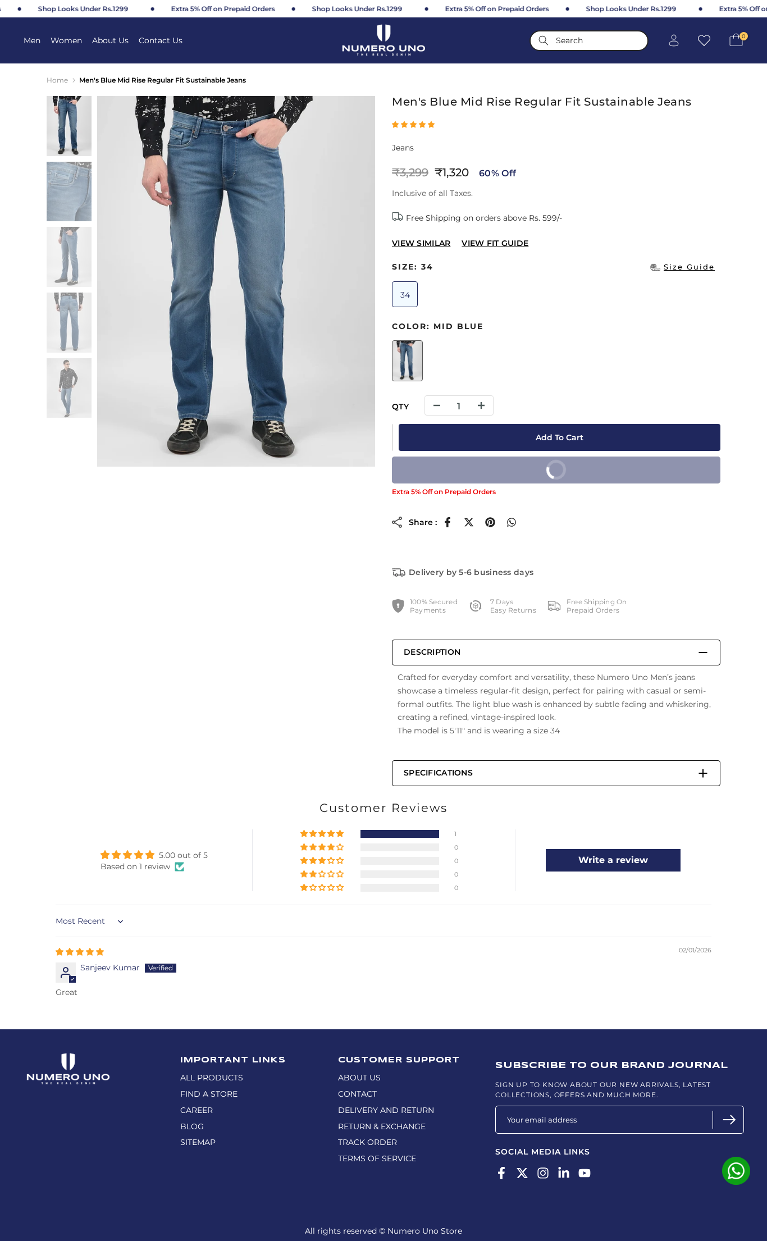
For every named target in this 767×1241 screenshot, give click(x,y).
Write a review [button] (613, 860)
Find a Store (209, 1094)
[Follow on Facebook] (501, 1173)
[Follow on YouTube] (584, 1173)
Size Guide (689, 266)
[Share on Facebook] (447, 522)
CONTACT (357, 1094)
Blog (192, 1126)
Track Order (367, 1142)
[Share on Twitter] (469, 522)
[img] (80, 952)
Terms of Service (377, 1158)
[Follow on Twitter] (522, 1173)
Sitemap (198, 1142)
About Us (110, 40)
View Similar (421, 243)
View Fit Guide (495, 243)
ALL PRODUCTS (211, 1078)
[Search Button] (543, 40)
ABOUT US (359, 1078)
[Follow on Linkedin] (564, 1173)
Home (57, 80)
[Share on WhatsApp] (511, 522)
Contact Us (160, 40)
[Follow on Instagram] (543, 1173)
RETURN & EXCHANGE (382, 1126)
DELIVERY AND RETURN (386, 1110)
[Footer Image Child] (68, 1058)
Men (32, 40)
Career (196, 1110)
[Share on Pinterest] (490, 522)
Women (66, 40)
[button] (413, 124)
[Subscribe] (728, 1119)
